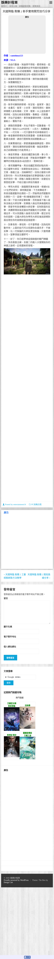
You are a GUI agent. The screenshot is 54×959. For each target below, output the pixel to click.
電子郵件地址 (10, 636)
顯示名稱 (8, 626)
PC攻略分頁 (36, 504)
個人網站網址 (10, 646)
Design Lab (8, 882)
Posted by (15, 504)
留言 (6, 598)
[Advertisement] (27, 35)
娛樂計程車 (9, 2)
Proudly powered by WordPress (16, 880)
